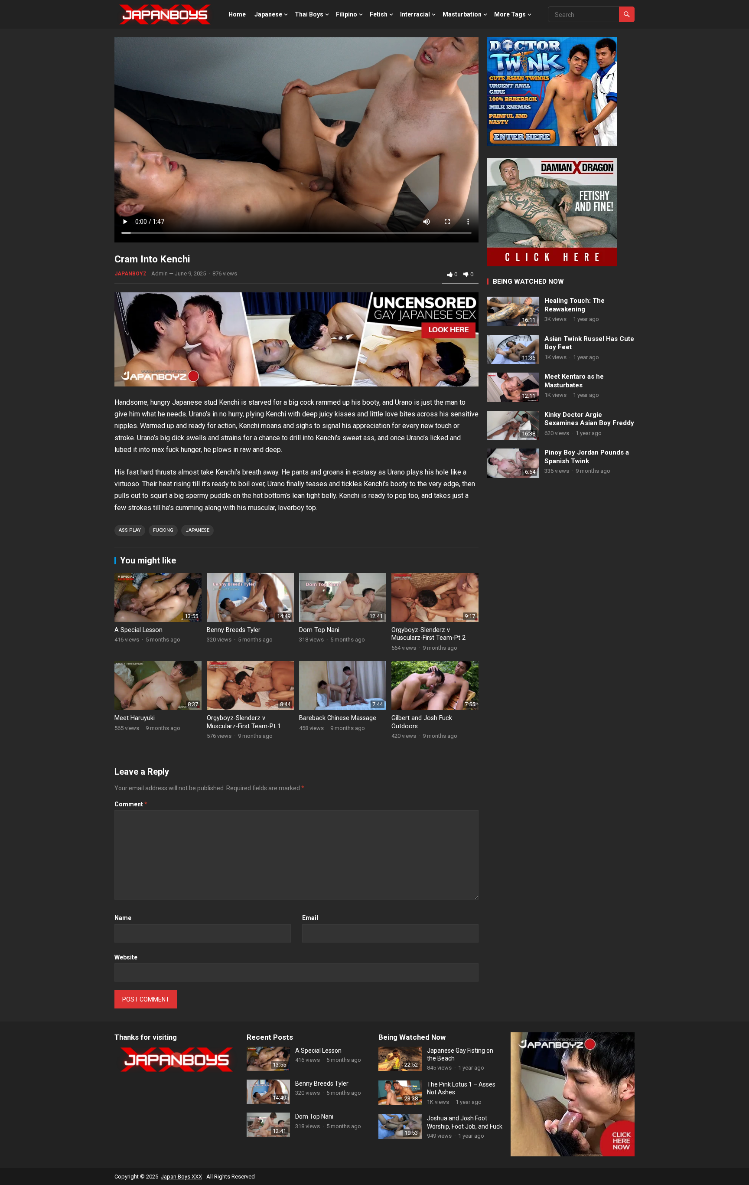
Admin (159, 273)
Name (122, 917)
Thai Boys (309, 14)
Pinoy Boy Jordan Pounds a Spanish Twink (586, 456)
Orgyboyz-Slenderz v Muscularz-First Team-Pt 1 (244, 722)
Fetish (379, 14)
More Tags (510, 14)
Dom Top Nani (319, 630)
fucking (163, 530)
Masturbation (462, 14)
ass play (130, 530)
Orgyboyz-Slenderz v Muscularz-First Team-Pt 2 (428, 634)
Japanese (268, 14)
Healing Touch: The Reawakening (574, 305)
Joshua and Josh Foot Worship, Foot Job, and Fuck (464, 1122)
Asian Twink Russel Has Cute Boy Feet (589, 343)
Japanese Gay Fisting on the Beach (460, 1054)
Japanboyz (130, 274)
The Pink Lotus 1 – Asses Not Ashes (461, 1088)
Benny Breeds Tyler (234, 630)
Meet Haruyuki (134, 718)
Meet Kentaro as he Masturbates (574, 381)
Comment (130, 804)
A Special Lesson (138, 630)
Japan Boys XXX (181, 1176)
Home (237, 14)
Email (310, 917)
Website (125, 957)
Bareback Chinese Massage (337, 718)
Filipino (346, 14)
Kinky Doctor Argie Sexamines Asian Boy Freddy (589, 419)
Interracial (415, 14)
